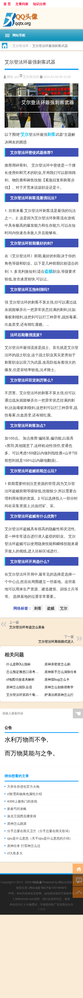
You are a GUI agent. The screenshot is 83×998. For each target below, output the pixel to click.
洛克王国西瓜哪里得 (21, 816)
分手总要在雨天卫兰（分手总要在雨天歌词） (39, 830)
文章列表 (21, 3)
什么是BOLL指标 (18, 664)
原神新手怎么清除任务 (60, 671)
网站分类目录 (66, 882)
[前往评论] (78, 880)
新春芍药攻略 (17, 808)
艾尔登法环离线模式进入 (56, 641)
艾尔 (25, 134)
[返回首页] (78, 869)
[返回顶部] (78, 892)
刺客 (51, 134)
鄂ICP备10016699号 (54, 888)
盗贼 (48, 271)
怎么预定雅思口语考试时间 (25, 671)
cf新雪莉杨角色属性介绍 (24, 793)
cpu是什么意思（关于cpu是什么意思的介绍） (40, 838)
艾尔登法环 (20, 45)
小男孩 (41, 909)
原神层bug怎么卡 (56, 679)
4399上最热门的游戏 (22, 801)
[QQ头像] (41, 18)
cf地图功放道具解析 (20, 679)
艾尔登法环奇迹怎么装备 (27, 627)
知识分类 (39, 3)
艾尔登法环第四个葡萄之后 (25, 694)
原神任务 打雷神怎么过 (23, 845)
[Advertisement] (41, 956)
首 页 (7, 3)
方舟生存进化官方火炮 (23, 786)
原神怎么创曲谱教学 (59, 687)
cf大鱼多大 (15, 853)
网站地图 (34, 888)
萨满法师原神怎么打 (59, 694)
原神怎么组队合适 (19, 687)
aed (16, 77)
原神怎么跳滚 (17, 823)
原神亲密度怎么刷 (57, 664)
